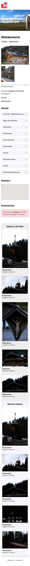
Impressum (19, 560)
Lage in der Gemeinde (10, 121)
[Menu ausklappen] (27, 5)
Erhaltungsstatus (8, 140)
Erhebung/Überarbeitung (11, 172)
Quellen (5, 166)
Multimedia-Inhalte (9, 159)
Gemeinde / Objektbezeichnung (13, 114)
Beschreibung (7, 146)
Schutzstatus (7, 127)
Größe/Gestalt (7, 134)
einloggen (16, 212)
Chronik (5, 153)
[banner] (4, 4)
